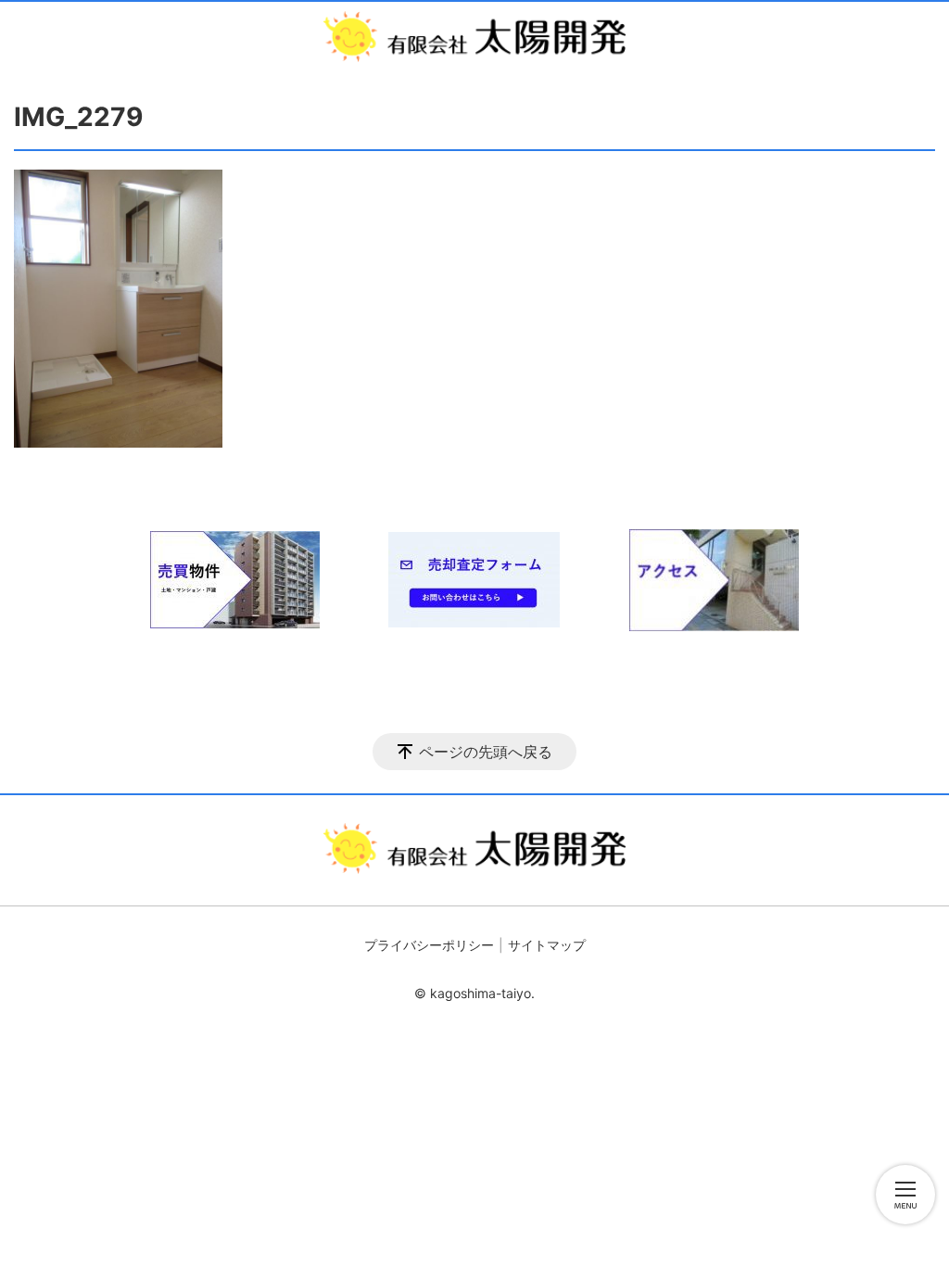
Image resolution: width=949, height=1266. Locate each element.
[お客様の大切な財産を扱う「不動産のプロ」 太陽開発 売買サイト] (474, 36)
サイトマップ (547, 945)
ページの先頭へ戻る (485, 751)
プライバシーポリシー (429, 945)
